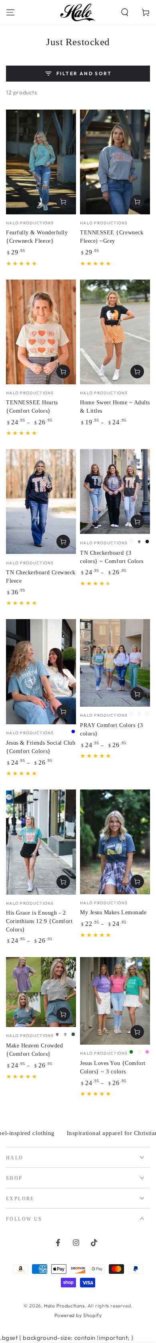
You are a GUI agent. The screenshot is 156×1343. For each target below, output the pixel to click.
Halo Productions (64, 1306)
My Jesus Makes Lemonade (113, 912)
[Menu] (10, 12)
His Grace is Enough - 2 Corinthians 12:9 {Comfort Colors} (39, 921)
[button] (124, 12)
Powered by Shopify (78, 1315)
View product (63, 201)
